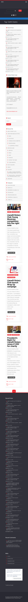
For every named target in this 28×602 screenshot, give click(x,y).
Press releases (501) (12, 194)
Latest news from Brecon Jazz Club (13, 458)
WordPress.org (10, 563)
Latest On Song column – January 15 (12, 498)
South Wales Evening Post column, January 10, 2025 (12, 507)
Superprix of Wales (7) (12, 197)
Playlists (11, 157)
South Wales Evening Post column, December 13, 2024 (12, 515)
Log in (8, 556)
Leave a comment (12, 256)
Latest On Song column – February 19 (12, 462)
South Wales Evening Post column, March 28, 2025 (12, 39)
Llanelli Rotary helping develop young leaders (14, 453)
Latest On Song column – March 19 (13, 52)
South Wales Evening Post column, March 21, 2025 (12, 48)
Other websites (12, 162)
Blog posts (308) (11, 185)
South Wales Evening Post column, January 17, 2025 (12, 494)
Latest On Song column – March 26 (13, 44)
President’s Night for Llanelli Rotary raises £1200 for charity (13, 342)
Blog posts (11, 138)
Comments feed (10, 561)
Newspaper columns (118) (13, 190)
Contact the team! (13, 160)
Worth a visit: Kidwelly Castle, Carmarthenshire (13, 35)
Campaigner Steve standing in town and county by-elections (13, 546)
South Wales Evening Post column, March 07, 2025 (12, 61)
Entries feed (10, 558)
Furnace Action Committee (14, 140)
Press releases (12, 143)
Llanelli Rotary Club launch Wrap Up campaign (13, 283)
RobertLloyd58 (15, 228)
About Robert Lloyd (12, 131)
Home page (10, 178)
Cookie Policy (15, 576)
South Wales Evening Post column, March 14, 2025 (12, 56)
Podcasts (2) (10, 192)
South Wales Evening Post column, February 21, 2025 (12, 69)
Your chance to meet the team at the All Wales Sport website (13, 541)
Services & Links (11, 148)
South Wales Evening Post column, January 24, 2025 (12, 479)
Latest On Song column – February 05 (12, 471)
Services (11, 150)
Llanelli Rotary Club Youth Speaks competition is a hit (13, 503)
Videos (9, 167)
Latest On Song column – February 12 (12, 466)
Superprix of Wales (14, 145)
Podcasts (10, 169)
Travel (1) (10, 199)
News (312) (10, 187)
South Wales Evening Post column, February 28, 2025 (12, 65)
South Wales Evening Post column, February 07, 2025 (12, 449)
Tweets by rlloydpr (9, 585)
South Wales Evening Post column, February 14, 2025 (12, 445)
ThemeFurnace (17, 598)
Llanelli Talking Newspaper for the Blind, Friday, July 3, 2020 (14, 172)
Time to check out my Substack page (13, 31)
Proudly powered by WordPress (12, 596)
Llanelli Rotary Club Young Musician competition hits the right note (13, 220)
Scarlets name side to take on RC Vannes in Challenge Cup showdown (13, 489)
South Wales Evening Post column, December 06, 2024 (12, 520)
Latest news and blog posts (14, 133)
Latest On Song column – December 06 (12, 524)
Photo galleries (11, 164)
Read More (11, 252)
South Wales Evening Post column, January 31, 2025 (12, 475)
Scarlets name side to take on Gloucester (13, 511)
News (10, 136)
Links (10, 155)
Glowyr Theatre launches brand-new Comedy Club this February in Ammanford (12, 484)
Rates (10, 152)
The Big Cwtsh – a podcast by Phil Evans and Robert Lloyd (14, 176)
